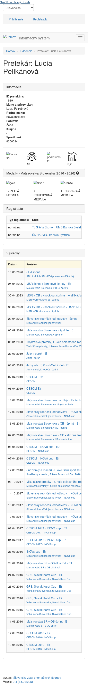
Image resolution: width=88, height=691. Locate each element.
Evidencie (26, 51)
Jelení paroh (33, 357)
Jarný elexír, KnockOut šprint (42, 369)
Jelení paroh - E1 (37, 353)
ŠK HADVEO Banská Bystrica (51, 235)
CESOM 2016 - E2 (38, 633)
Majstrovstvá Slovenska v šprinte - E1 (50, 330)
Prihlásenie (16, 19)
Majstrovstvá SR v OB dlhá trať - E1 (49, 563)
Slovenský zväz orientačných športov (37, 677)
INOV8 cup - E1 (36, 551)
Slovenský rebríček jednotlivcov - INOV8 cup (50, 416)
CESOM (30, 381)
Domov (10, 51)
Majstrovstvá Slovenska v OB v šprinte (47, 288)
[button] (77, 173)
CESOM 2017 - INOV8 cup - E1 (46, 540)
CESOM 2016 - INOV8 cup (41, 637)
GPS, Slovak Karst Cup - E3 (44, 586)
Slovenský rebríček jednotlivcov (43, 322)
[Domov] (9, 36)
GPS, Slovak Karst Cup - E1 (44, 610)
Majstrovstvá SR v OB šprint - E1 (47, 621)
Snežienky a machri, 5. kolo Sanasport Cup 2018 (53, 474)
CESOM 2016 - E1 (38, 645)
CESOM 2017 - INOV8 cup (41, 532)
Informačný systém (34, 37)
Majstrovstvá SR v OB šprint (41, 625)
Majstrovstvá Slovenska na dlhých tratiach (49, 404)
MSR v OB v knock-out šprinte (42, 299)
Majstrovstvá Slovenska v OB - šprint (46, 427)
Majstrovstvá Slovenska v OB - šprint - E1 (53, 423)
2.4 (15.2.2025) (23, 682)
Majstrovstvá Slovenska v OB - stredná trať (49, 439)
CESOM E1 (33, 388)
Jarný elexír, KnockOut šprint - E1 (48, 365)
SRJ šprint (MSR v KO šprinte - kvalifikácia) (50, 276)
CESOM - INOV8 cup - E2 (43, 447)
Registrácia (40, 19)
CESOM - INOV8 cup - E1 (43, 458)
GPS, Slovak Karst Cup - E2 (44, 598)
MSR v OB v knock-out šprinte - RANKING (53, 307)
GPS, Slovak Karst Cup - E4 (44, 575)
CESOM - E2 (34, 377)
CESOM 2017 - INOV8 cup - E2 (46, 528)
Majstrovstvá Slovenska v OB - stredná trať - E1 (57, 435)
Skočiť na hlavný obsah (15, 2)
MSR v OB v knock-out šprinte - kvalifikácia (54, 295)
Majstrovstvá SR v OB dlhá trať (43, 567)
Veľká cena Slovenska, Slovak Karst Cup (48, 579)
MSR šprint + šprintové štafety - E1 (48, 284)
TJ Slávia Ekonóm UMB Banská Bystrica (58, 227)
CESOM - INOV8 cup (37, 451)
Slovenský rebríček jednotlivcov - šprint (51, 318)
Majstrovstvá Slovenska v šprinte (44, 334)
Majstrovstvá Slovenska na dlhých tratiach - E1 (56, 400)
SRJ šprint (33, 272)
